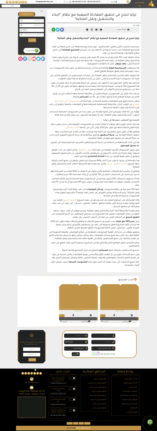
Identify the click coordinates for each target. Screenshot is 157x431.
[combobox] (23, 30)
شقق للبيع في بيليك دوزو (98, 399)
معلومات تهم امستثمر (130, 391)
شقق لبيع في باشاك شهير (97, 387)
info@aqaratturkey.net (44, 2)
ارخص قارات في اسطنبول (129, 404)
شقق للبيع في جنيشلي (98, 404)
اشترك (32, 359)
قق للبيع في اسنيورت (99, 379)
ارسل (31, 40)
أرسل (75, 354)
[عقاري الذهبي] (119, 296)
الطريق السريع (70, 200)
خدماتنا (81, 423)
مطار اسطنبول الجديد (116, 164)
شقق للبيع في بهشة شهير (97, 395)
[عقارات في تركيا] (25, 2)
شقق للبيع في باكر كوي (98, 391)
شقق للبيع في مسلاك (98, 408)
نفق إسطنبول (84, 150)
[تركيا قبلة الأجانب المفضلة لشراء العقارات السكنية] (72, 412)
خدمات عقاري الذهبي (131, 379)
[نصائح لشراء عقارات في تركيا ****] (72, 391)
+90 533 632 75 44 (107, 354)
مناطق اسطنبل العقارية (130, 399)
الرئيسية (87, 423)
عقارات (76, 423)
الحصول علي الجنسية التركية (128, 395)
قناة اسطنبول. (72, 127)
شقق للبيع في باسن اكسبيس (96, 383)
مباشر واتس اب (30, 50)
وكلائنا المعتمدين (131, 412)
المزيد (105, 322)
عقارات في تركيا (71, 428)
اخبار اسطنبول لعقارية (130, 383)
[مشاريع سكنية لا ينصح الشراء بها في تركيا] (72, 380)
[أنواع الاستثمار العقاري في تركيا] (72, 402)
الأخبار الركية (133, 387)
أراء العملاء (133, 408)
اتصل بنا (69, 423)
